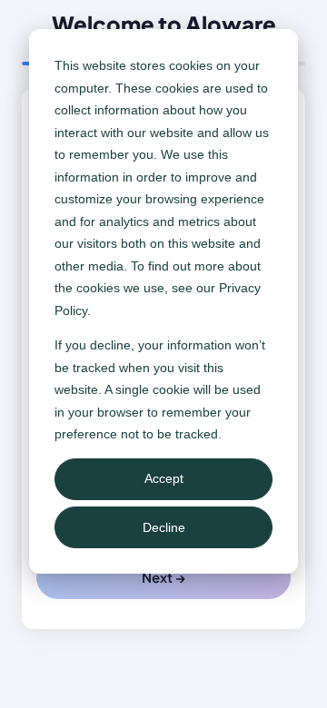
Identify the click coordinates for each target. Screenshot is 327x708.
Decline (164, 527)
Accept (163, 478)
